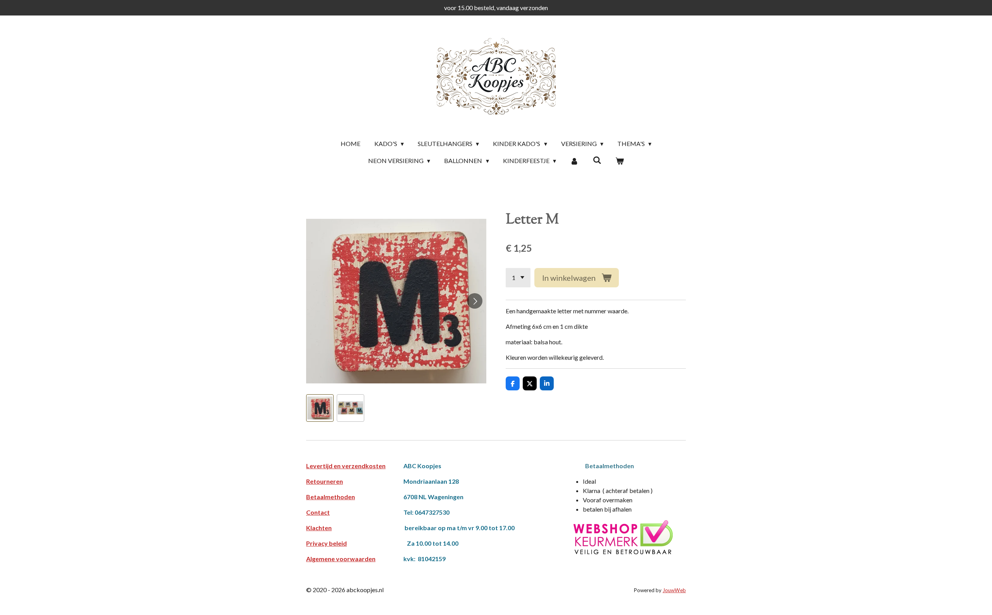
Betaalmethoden (330, 496)
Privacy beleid (326, 543)
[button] (320, 408)
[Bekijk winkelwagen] (619, 160)
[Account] (574, 160)
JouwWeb (674, 590)
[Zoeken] (596, 159)
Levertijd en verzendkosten (346, 465)
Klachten (319, 527)
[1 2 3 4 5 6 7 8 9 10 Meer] (518, 277)
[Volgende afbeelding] (474, 301)
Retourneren (324, 481)
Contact (318, 512)
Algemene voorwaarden (340, 558)
